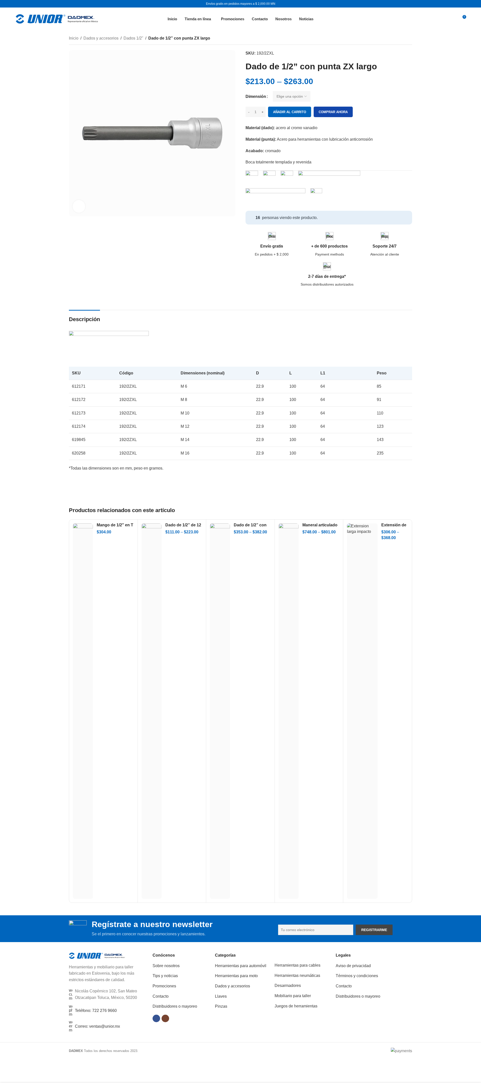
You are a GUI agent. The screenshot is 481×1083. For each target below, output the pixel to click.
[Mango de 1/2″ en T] (83, 711)
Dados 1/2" (133, 38)
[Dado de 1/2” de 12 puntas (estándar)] (152, 711)
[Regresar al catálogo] (403, 39)
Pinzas (221, 1006)
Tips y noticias (165, 976)
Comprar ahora (333, 112)
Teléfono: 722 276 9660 (96, 1010)
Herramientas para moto (236, 976)
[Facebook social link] (156, 1018)
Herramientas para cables (297, 965)
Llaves (221, 996)
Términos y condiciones (357, 976)
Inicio (73, 38)
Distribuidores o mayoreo (175, 1006)
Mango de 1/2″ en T (115, 525)
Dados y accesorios (100, 38)
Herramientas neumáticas (297, 975)
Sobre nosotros (166, 966)
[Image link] (97, 955)
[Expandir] (79, 206)
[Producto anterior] (397, 39)
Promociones (164, 986)
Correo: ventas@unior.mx (97, 1026)
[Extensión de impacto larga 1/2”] (362, 711)
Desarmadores (288, 985)
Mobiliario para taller (293, 996)
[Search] (450, 19)
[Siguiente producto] (409, 39)
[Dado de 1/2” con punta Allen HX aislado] (220, 711)
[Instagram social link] (165, 1018)
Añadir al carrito (289, 112)
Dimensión (256, 96)
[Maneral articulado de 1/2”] (289, 711)
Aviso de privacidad (353, 966)
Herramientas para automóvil (240, 966)
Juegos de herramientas (296, 1006)
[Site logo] (57, 18)
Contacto (161, 996)
